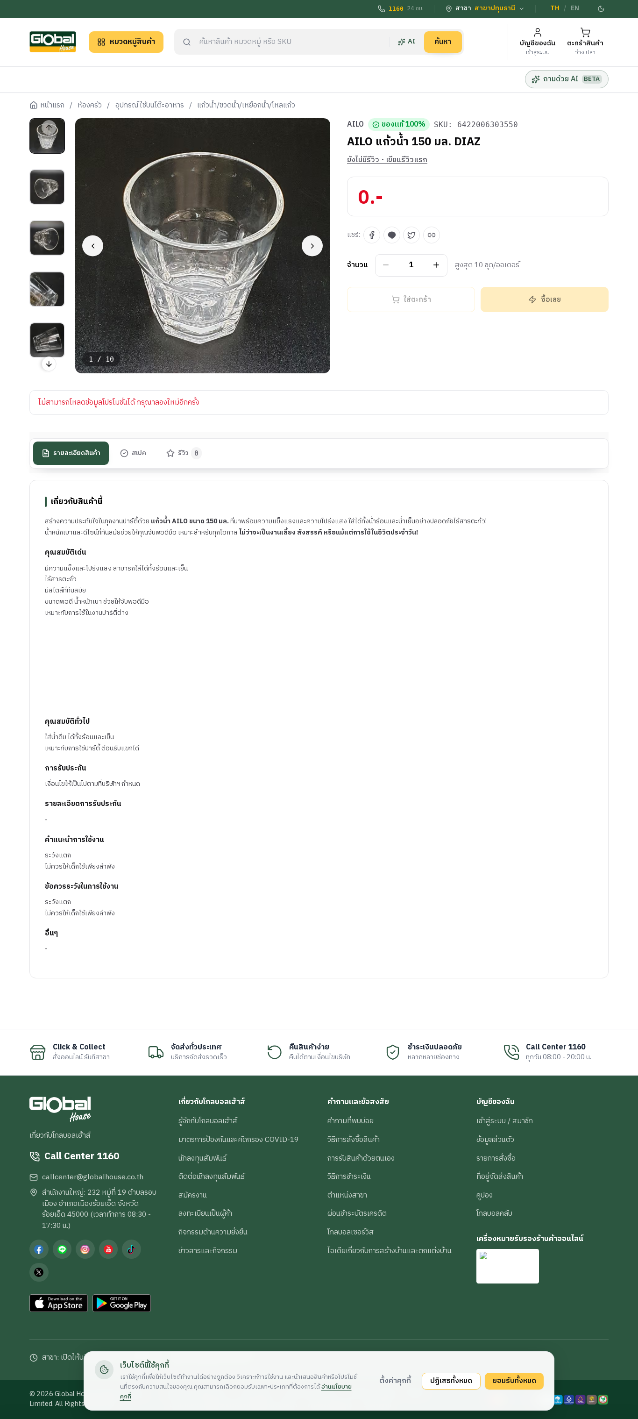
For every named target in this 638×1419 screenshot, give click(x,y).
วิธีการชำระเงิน (349, 1176)
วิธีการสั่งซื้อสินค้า (353, 1140)
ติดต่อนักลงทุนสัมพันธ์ (211, 1176)
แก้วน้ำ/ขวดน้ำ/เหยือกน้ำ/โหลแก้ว (246, 105)
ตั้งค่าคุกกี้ (395, 1381)
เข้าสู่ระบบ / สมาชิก (504, 1121)
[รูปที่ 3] (47, 238)
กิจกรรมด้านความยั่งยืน (213, 1232)
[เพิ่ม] (436, 265)
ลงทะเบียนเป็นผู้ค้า (205, 1213)
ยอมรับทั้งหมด (514, 1381)
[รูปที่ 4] (47, 289)
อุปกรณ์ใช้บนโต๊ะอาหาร (149, 105)
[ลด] (386, 265)
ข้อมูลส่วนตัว (495, 1140)
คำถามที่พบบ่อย (350, 1121)
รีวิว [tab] (188, 453)
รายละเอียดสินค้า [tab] (76, 453)
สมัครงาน (192, 1195)
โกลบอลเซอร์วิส (350, 1232)
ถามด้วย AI (571, 79)
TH (555, 8)
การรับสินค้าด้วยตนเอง (361, 1158)
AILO (355, 124)
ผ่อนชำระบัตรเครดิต (357, 1213)
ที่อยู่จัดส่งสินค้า (499, 1176)
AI (412, 41)
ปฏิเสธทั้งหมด (451, 1381)
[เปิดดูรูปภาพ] (203, 246)
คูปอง (484, 1195)
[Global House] (52, 41)
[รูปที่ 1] (47, 136)
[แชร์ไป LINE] (391, 235)
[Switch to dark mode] (601, 8)
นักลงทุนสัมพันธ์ (202, 1158)
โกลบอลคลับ (494, 1213)
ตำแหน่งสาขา (347, 1195)
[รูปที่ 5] (47, 340)
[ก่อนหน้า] (92, 246)
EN (575, 8)
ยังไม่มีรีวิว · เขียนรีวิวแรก (387, 160)
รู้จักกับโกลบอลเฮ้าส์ (207, 1121)
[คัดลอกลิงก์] (431, 235)
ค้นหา (442, 42)
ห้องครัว (90, 105)
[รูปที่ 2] (47, 187)
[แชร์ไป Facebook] (371, 235)
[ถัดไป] (312, 246)
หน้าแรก (52, 105)
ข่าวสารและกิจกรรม (207, 1251)
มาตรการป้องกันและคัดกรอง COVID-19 (238, 1140)
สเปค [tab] (139, 453)
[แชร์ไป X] (411, 235)
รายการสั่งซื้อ (496, 1158)
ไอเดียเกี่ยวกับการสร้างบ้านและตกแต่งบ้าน (389, 1251)
